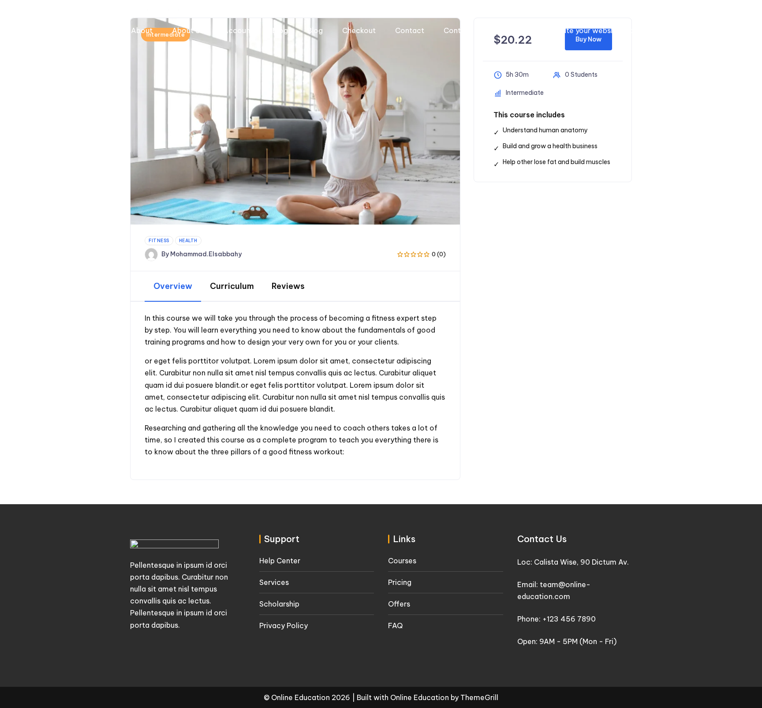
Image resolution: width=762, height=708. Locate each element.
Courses (516, 30)
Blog (280, 30)
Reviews (288, 286)
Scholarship (279, 603)
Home (691, 30)
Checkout (359, 30)
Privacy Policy (283, 625)
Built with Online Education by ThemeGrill (427, 697)
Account (238, 30)
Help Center (279, 560)
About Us (188, 30)
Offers (399, 603)
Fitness (159, 240)
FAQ (395, 625)
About (142, 30)
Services (274, 582)
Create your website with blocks (605, 30)
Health (188, 240)
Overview (172, 286)
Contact (409, 30)
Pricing (399, 582)
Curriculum (232, 286)
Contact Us (463, 30)
